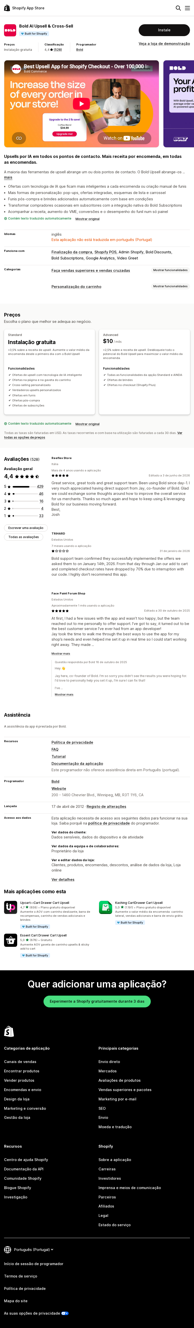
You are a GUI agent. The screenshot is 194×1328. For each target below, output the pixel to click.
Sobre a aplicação (115, 1159)
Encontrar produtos (21, 1071)
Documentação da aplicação (77, 763)
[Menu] (187, 8)
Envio (103, 1117)
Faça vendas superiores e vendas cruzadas (91, 270)
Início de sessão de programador (33, 1264)
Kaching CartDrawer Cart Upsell (139, 903)
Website (59, 788)
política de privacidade (109, 823)
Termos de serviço (20, 1276)
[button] (49, 915)
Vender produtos (19, 1080)
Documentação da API (23, 1169)
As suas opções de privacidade (32, 1313)
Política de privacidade (72, 742)
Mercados (108, 1071)
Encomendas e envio (22, 1090)
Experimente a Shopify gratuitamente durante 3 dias (97, 1001)
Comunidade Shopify (22, 1178)
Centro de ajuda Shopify (26, 1159)
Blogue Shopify (17, 1188)
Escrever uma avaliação (25, 528)
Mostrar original (88, 219)
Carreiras (107, 1169)
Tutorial (59, 756)
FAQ (55, 749)
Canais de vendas (20, 1061)
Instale (164, 30)
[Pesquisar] (178, 8)
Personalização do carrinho (76, 286)
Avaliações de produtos (120, 1080)
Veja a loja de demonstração (164, 43)
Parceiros (107, 1197)
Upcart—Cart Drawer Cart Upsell (44, 903)
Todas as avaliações (23, 537)
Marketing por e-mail (117, 1099)
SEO (102, 1108)
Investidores (110, 1178)
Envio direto (109, 1061)
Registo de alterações (106, 806)
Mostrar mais (61, 653)
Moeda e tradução (115, 1127)
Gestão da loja (17, 1117)
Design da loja (17, 1099)
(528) (58, 50)
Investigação (15, 1197)
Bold (79, 50)
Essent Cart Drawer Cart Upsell (43, 935)
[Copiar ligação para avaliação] (75, 458)
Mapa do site (16, 1301)
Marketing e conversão (25, 1108)
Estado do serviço (115, 1225)
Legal (103, 1215)
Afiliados (106, 1206)
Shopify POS (105, 252)
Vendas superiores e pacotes (125, 1090)
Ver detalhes (63, 879)
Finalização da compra (72, 252)
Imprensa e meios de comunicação (130, 1188)
